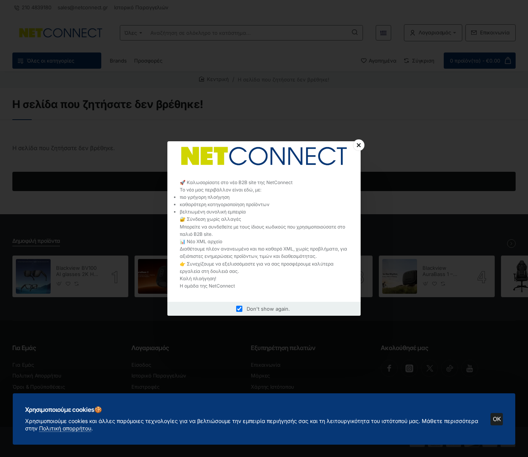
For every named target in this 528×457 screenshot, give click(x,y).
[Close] (358, 145)
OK (497, 419)
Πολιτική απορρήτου (65, 428)
